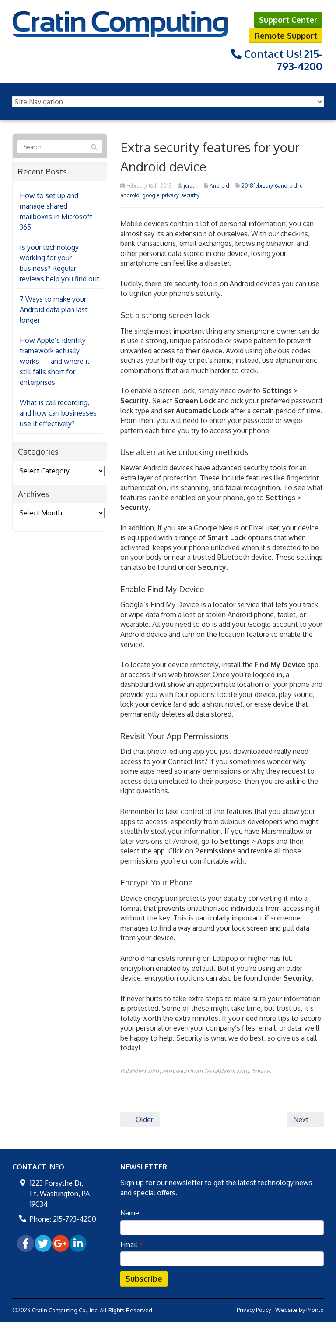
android (130, 195)
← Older (140, 1119)
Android (219, 185)
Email (131, 1244)
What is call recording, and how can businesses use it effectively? (58, 413)
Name (129, 1212)
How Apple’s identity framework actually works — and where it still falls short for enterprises (55, 361)
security (190, 195)
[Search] (94, 147)
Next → (305, 1119)
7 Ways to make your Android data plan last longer (54, 309)
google (150, 195)
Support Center (288, 20)
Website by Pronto (299, 1309)
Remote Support (286, 35)
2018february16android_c (272, 185)
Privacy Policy (254, 1309)
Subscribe (144, 1278)
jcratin (191, 185)
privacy (170, 195)
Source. (261, 1070)
